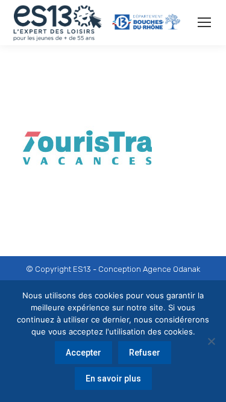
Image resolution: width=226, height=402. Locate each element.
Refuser (144, 352)
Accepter (83, 352)
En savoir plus (113, 378)
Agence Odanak (171, 269)
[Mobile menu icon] (204, 22)
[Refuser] (211, 341)
